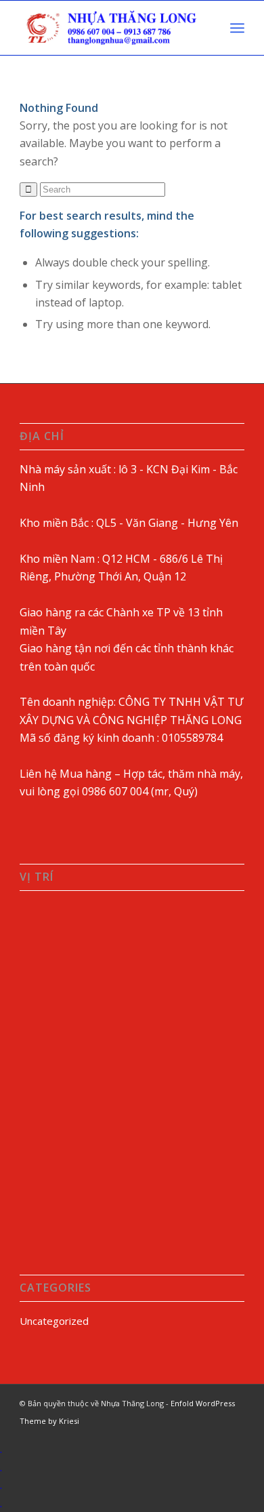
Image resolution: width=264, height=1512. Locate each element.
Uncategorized (54, 1321)
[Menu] (237, 28)
